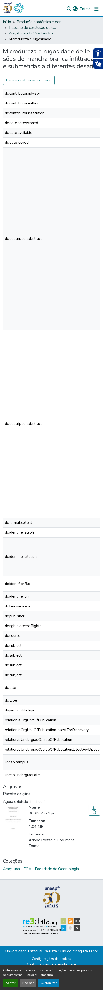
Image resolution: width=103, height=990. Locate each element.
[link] (94, 810)
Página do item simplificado (29, 80)
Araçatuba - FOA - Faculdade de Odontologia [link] (33, 33)
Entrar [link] (85, 8)
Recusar (28, 983)
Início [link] (7, 21)
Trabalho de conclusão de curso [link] (33, 27)
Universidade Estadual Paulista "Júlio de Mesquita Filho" (51, 951)
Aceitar (11, 983)
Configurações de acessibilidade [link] (51, 964)
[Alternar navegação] (96, 8)
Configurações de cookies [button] (51, 958)
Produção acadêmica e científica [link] (41, 21)
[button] (19, 8)
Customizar (49, 983)
